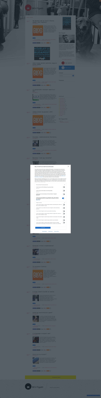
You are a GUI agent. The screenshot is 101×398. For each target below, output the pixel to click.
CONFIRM (43, 227)
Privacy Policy (56, 231)
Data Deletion (44, 231)
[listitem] (50, 184)
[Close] (69, 167)
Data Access (50, 231)
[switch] (63, 187)
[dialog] (50, 199)
